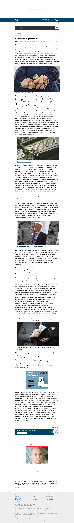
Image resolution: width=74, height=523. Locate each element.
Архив (34, 496)
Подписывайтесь (21, 432)
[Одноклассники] (25, 505)
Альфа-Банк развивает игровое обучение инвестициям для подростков (56, 485)
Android (47, 494)
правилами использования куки (36, 27)
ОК (57, 27)
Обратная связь (49, 496)
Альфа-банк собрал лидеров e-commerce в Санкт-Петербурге (39, 484)
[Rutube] (28, 505)
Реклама (35, 499)
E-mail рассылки (49, 499)
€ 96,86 (27, 23)
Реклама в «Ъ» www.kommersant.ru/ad (37, 9)
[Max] (31, 505)
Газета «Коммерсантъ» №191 (22, 439)
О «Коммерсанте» (37, 494)
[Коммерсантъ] (16, 20)
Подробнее (45, 520)
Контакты (35, 497)
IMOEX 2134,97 (38, 23)
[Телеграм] (16, 505)
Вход (52, 20)
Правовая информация (51, 497)
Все (24, 477)
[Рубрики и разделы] (57, 20)
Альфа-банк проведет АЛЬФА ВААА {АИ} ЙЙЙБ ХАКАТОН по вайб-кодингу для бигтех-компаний (22, 485)
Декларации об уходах (24, 162)
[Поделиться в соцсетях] (57, 36)
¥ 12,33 (31, 23)
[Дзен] (22, 505)
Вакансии (35, 500)
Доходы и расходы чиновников (22, 444)
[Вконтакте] (19, 505)
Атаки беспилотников (48, 23)
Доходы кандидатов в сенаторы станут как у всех (32, 247)
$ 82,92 (22, 23)
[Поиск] (55, 20)
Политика (17, 31)
